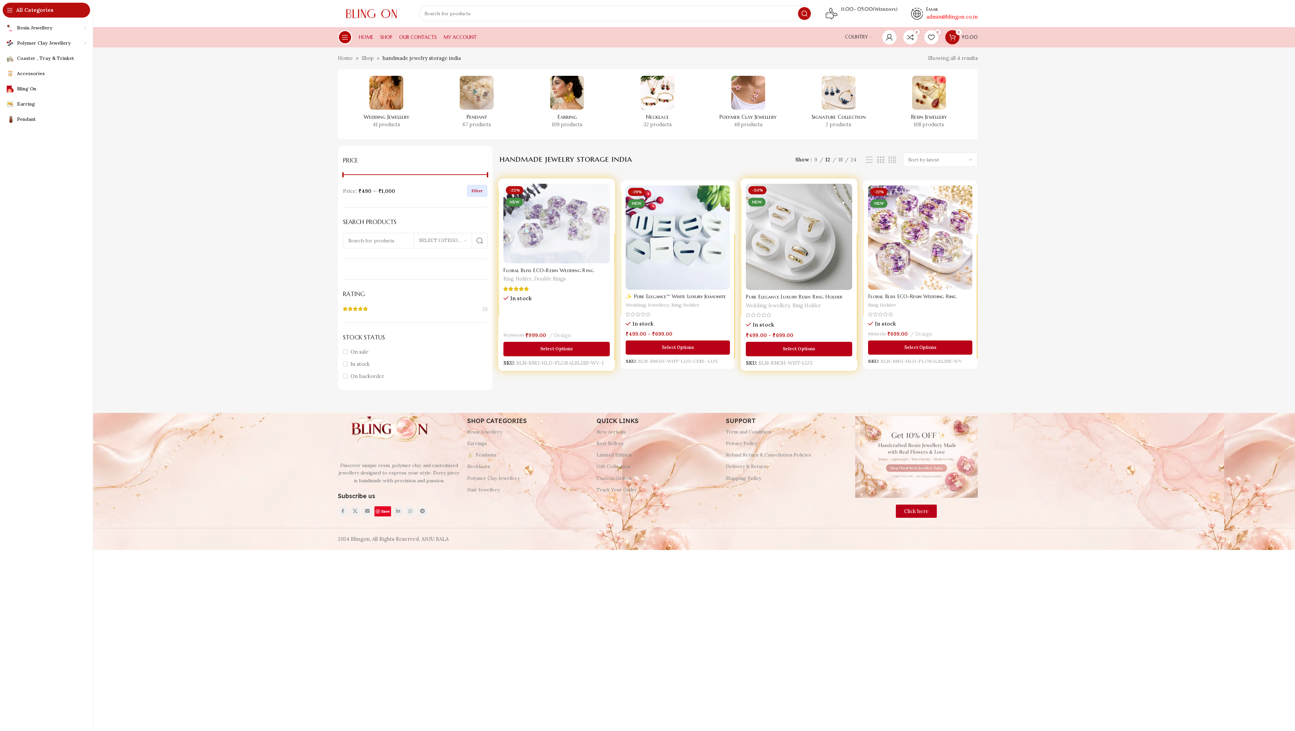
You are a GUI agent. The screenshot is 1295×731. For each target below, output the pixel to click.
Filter (477, 190)
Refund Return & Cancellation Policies (768, 455)
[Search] (804, 13)
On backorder (367, 376)
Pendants (486, 455)
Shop (368, 58)
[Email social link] (367, 511)
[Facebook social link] (343, 511)
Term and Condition (748, 432)
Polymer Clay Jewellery (493, 478)
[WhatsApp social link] (410, 511)
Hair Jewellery (483, 490)
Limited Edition (614, 455)
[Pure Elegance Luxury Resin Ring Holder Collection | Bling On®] (799, 237)
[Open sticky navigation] (344, 37)
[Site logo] (372, 13)
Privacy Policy (741, 443)
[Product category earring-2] (567, 104)
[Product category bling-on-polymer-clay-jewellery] (748, 104)
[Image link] (388, 429)
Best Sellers (610, 443)
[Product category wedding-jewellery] (386, 104)
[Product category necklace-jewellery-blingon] (657, 104)
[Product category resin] (929, 104)
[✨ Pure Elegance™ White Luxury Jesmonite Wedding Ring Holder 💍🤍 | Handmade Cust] (678, 237)
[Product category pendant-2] (477, 104)
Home (345, 58)
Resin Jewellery (484, 432)
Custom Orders (614, 478)
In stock (360, 364)
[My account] (889, 37)
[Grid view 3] (880, 159)
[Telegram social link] (422, 511)
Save (385, 511)
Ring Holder (518, 279)
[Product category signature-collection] (838, 104)
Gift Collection (613, 466)
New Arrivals (611, 432)
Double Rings (550, 279)
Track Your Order (617, 490)
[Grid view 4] (892, 159)
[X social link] (355, 511)
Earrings (477, 443)
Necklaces (478, 466)
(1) (485, 309)
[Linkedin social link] (398, 511)
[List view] (869, 159)
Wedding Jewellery (647, 305)
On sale (359, 352)
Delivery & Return (746, 466)
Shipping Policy (743, 478)
